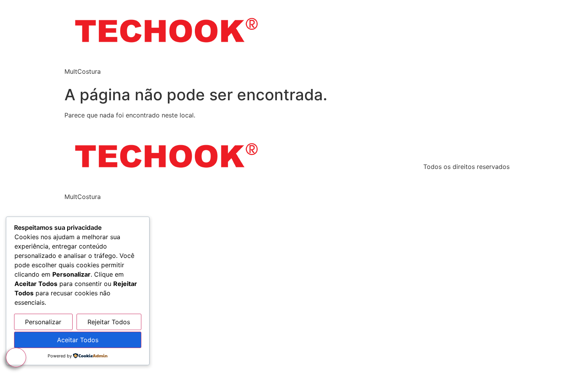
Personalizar (43, 322)
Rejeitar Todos (108, 322)
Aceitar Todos (77, 340)
